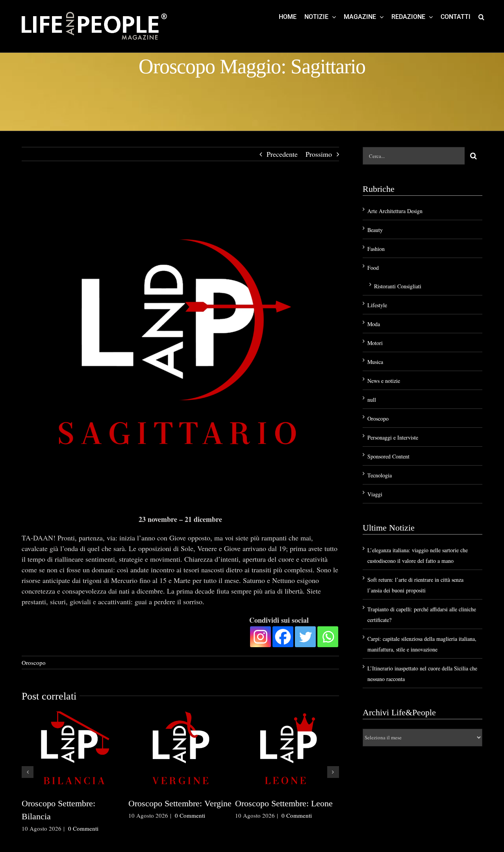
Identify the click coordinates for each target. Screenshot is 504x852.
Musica (375, 362)
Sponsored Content (388, 456)
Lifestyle (377, 305)
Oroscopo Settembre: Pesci (183, 803)
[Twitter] (305, 636)
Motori (375, 343)
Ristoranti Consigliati (397, 286)
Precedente (282, 154)
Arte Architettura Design (394, 211)
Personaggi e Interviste (392, 437)
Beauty (375, 230)
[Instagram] (260, 636)
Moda (373, 324)
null (371, 399)
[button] (481, 16)
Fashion (376, 248)
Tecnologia (379, 475)
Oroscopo (34, 662)
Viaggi (374, 494)
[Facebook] (282, 636)
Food (373, 267)
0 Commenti (91, 841)
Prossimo (319, 154)
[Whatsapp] (327, 636)
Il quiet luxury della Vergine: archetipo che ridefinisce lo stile (80, 816)
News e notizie (383, 380)
